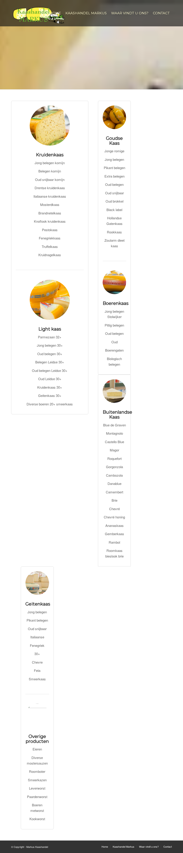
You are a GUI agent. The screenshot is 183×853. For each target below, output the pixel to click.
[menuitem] (55, 13)
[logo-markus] (39, 13)
